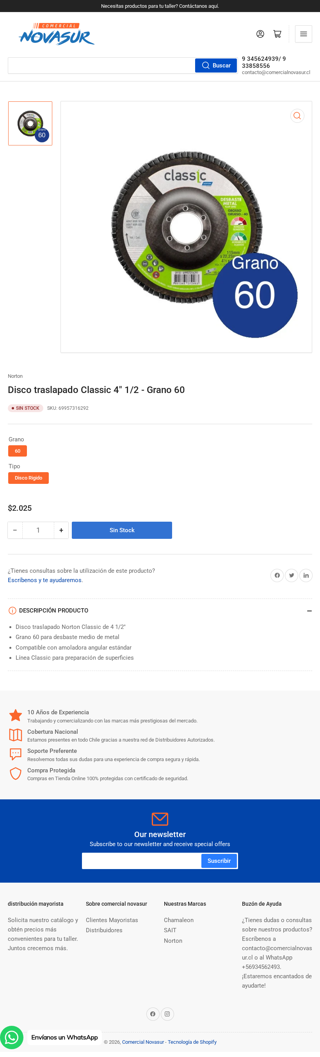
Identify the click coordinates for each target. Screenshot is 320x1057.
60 (17, 451)
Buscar (222, 65)
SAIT (170, 930)
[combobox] (123, 65)
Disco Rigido (28, 478)
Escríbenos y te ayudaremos (45, 580)
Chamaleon (179, 920)
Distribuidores (104, 930)
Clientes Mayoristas (112, 920)
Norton (15, 376)
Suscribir (219, 860)
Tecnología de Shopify (192, 1042)
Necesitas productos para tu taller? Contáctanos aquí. (160, 6)
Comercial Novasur (143, 1042)
